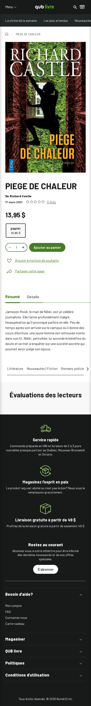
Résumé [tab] (12, 296)
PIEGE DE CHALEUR (28, 34)
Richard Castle (21, 196)
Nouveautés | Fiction (42, 368)
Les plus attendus (56, 20)
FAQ (8, 611)
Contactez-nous (16, 617)
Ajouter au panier (47, 247)
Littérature (15, 368)
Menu (9, 7)
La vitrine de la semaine (21, 20)
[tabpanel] (45, 330)
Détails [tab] (33, 296)
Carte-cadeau (14, 623)
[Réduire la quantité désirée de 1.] (9, 247)
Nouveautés (83, 20)
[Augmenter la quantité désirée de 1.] (23, 247)
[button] (45, 594)
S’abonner (46, 569)
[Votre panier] (82, 7)
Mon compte (13, 605)
